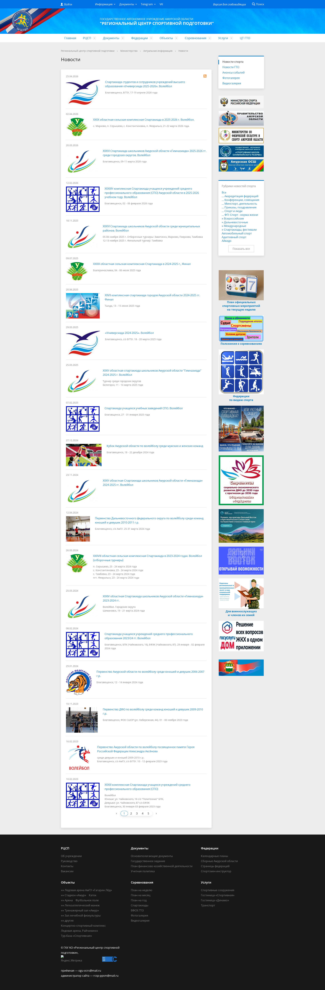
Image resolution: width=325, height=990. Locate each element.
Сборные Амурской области (219, 861)
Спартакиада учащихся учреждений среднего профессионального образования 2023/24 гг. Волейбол (149, 636)
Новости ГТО (230, 67)
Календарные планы (214, 856)
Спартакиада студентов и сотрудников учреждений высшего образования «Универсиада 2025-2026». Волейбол (145, 84)
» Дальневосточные (235, 222)
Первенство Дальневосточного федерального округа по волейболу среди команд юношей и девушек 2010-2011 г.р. (149, 520)
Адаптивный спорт (234, 237)
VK (161, 4)
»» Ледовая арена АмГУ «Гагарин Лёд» (86, 890)
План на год (139, 900)
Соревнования (195, 38)
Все (224, 192)
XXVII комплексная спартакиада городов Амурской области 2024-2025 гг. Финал (152, 297)
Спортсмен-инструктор (216, 871)
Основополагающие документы (152, 856)
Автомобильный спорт (237, 233)
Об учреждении (71, 856)
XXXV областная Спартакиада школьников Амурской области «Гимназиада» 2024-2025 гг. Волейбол (153, 483)
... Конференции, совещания (240, 200)
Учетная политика (143, 871)
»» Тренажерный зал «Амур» (80, 910)
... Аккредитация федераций (240, 196)
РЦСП (87, 38)
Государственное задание (148, 861)
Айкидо (226, 241)
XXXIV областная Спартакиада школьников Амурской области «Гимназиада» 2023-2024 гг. (153, 598)
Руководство (69, 861)
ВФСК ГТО (137, 910)
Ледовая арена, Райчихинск (79, 931)
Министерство (128, 50)
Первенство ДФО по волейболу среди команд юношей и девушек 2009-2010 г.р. (153, 711)
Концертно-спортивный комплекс (83, 925)
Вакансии (67, 871)
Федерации (139, 38)
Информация (104, 4)
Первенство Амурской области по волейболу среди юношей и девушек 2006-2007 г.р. (150, 674)
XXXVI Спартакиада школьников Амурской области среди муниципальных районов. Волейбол (151, 228)
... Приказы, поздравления (239, 207)
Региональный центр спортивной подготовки (87, 50)
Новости (183, 50)
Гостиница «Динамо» (215, 900)
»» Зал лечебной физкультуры (81, 915)
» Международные (234, 226)
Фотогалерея (231, 78)
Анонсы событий (233, 72)
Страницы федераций (215, 866)
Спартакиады (139, 905)
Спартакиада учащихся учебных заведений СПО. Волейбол (144, 408)
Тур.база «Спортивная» (76, 936)
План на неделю (141, 890)
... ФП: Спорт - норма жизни (240, 215)
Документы (126, 4)
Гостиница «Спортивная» (217, 895)
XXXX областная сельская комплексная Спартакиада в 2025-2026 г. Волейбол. (143, 119)
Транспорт (208, 905)
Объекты (166, 38)
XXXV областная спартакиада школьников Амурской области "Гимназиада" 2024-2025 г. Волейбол (152, 373)
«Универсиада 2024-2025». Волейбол (129, 333)
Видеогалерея (231, 83)
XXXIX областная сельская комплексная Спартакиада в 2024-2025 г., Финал (142, 264)
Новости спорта (232, 62)
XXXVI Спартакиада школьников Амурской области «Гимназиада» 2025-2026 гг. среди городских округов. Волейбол (154, 153)
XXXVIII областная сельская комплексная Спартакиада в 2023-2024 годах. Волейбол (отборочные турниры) (147, 558)
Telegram (147, 4)
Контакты (67, 866)
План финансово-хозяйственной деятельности (161, 866)
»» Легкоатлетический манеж (80, 905)
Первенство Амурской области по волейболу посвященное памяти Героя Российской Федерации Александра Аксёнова (145, 749)
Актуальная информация (157, 50)
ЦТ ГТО (245, 38)
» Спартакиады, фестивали (239, 229)
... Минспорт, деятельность (239, 203)
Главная (70, 38)
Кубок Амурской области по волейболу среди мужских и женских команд (155, 446)
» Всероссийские (233, 218)
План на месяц (140, 895)
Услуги (223, 38)
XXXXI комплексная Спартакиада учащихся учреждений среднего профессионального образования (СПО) (147, 787)
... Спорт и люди (232, 211)
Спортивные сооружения (217, 890)
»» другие (67, 920)
